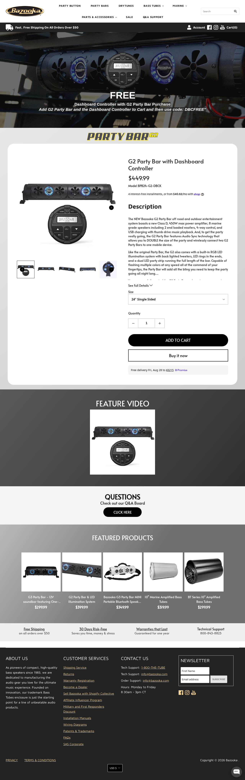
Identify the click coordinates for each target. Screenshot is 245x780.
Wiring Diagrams (75, 724)
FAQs (66, 737)
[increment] (159, 323)
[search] (220, 11)
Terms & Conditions (40, 760)
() (232, 27)
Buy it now (178, 355)
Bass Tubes (152, 5)
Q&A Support (153, 17)
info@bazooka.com (154, 674)
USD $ (113, 767)
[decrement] (133, 323)
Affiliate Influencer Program (82, 700)
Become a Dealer (75, 687)
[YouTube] (222, 27)
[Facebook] (209, 27)
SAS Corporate (73, 744)
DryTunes (126, 5)
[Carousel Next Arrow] (111, 207)
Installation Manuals (77, 718)
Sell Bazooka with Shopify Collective (88, 693)
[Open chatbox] (236, 772)
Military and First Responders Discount (83, 709)
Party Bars (100, 5)
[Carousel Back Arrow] (22, 269)
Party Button (70, 5)
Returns (68, 674)
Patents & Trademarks (78, 731)
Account (199, 27)
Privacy (12, 760)
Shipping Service (75, 667)
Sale (129, 17)
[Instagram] (216, 27)
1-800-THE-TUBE (153, 667)
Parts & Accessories (98, 17)
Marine (178, 5)
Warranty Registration (78, 680)
